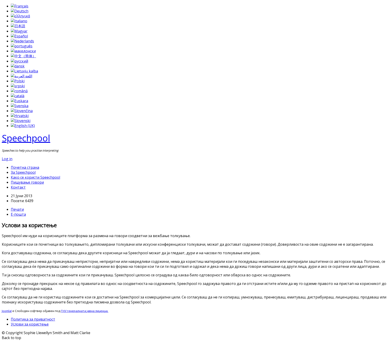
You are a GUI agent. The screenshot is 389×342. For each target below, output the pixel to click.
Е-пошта (18, 214)
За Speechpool (23, 172)
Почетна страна (25, 167)
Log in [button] (7, 158)
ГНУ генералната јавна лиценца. (84, 311)
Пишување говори (27, 182)
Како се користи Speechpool (35, 177)
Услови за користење (30, 324)
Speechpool (26, 138)
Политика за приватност (33, 319)
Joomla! (7, 311)
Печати (17, 209)
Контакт (18, 187)
